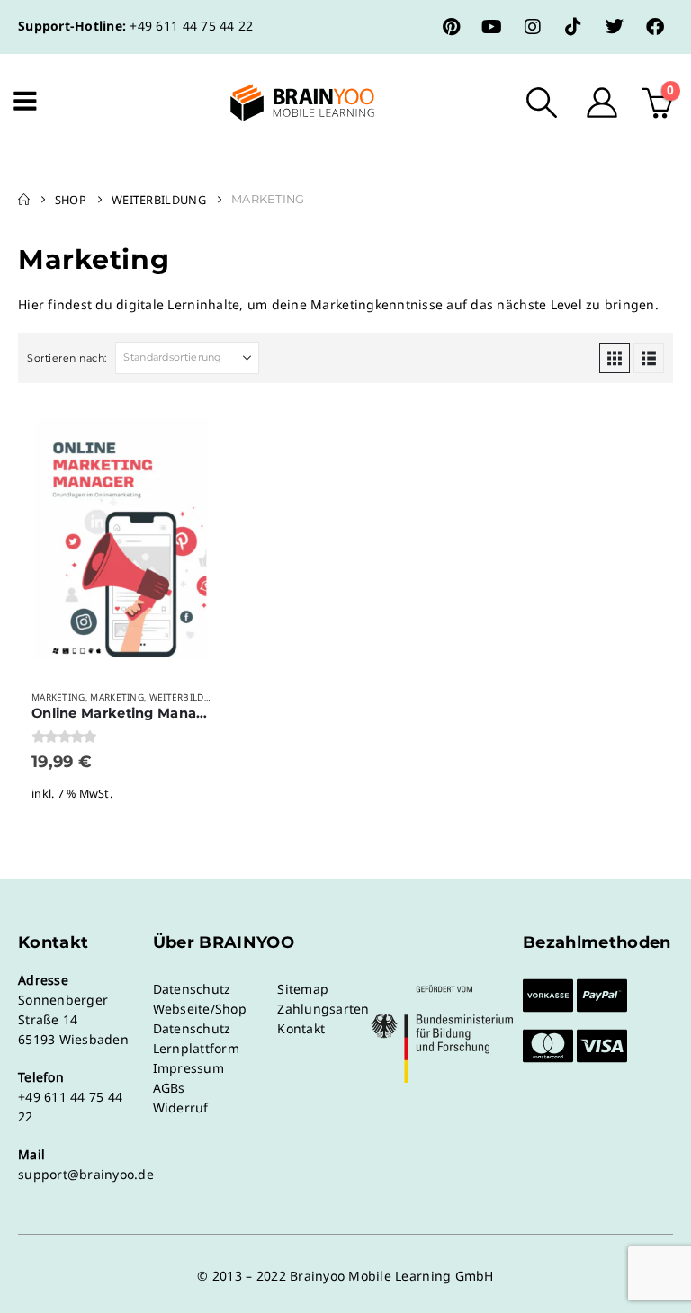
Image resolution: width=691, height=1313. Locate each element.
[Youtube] (492, 27)
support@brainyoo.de (86, 1174)
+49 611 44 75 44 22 (191, 25)
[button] (542, 102)
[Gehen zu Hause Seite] (24, 200)
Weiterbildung (187, 697)
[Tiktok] (573, 27)
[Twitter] (615, 27)
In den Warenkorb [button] (194, 431)
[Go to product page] (121, 538)
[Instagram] (533, 27)
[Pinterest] (452, 27)
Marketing (58, 697)
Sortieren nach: (67, 358)
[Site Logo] (287, 102)
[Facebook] (655, 27)
